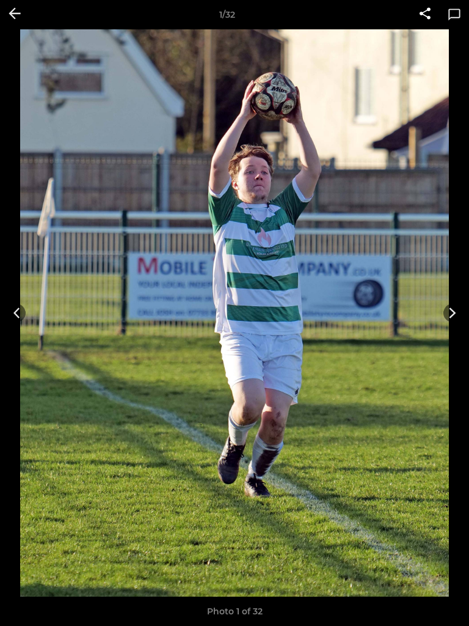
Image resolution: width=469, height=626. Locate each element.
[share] (425, 14)
